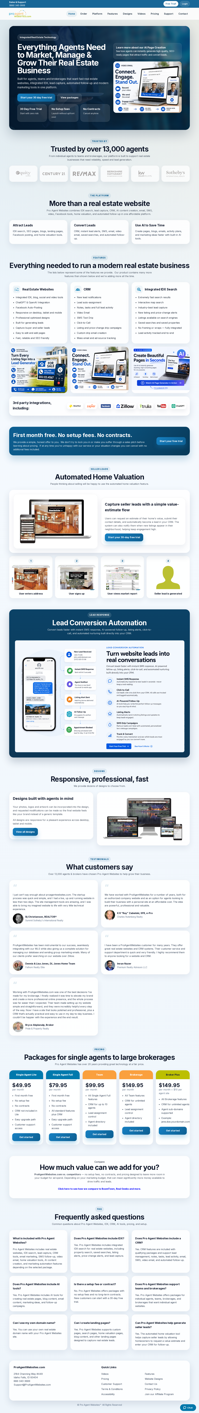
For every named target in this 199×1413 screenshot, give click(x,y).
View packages (69, 97)
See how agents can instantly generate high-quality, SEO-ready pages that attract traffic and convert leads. (145, 51)
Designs (127, 13)
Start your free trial (171, 441)
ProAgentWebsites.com (48, 1174)
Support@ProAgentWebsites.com (32, 1384)
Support (168, 13)
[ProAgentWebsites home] (20, 13)
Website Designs (154, 1378)
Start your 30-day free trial (124, 537)
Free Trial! (171, 3)
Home (71, 13)
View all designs (25, 831)
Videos (142, 13)
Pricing (155, 13)
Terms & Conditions (112, 1389)
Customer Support (111, 1383)
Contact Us (151, 1383)
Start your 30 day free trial (36, 97)
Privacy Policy (153, 1389)
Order (83, 13)
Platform (97, 13)
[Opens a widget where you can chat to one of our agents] (188, 1408)
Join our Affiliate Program (159, 1394)
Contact (183, 13)
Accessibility (108, 1394)
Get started (26, 1137)
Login (185, 3)
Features (113, 13)
